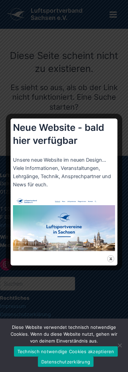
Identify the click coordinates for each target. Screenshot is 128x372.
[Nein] (119, 345)
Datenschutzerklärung (65, 361)
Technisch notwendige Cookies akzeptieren (65, 351)
